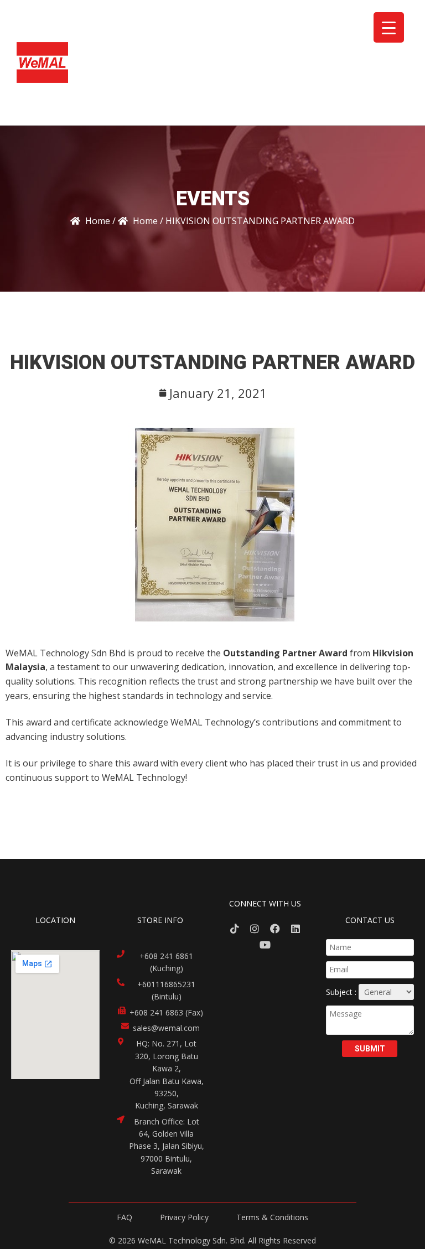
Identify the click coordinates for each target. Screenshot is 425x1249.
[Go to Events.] (138, 221)
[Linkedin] (296, 929)
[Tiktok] (234, 929)
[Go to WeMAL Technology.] (90, 221)
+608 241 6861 (166, 956)
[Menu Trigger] (389, 27)
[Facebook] (275, 929)
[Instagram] (255, 929)
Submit (370, 1048)
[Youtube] (265, 945)
